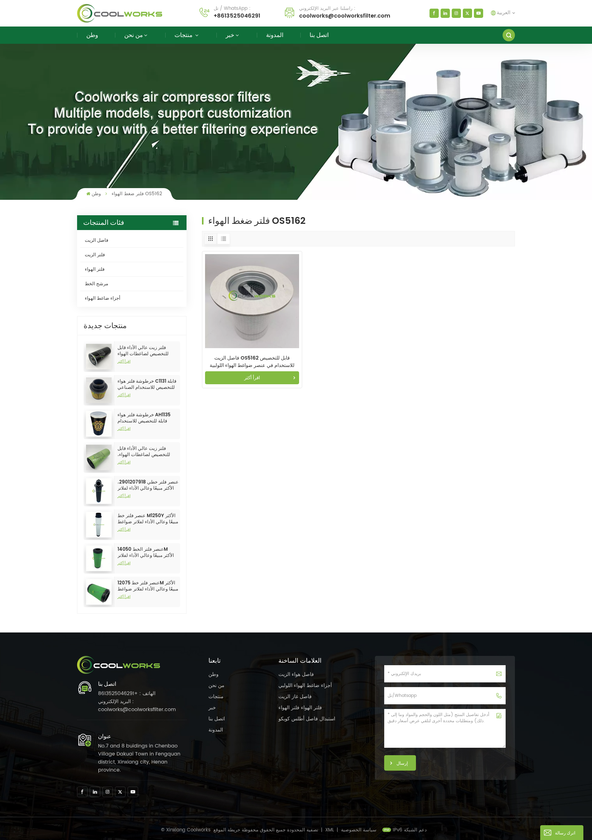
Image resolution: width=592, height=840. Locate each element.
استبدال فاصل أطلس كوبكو (306, 719)
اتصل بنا (319, 35)
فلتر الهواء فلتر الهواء (300, 708)
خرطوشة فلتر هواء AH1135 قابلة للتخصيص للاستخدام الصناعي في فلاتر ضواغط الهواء (144, 418)
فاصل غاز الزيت (295, 697)
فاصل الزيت (96, 240)
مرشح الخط (96, 283)
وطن (92, 35)
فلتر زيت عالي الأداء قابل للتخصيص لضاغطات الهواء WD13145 (143, 350)
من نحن (133, 35)
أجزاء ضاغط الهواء (102, 298)
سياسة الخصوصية (358, 830)
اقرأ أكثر (123, 361)
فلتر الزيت (95, 254)
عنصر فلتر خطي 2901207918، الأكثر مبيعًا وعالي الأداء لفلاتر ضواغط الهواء (148, 485)
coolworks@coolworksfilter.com (344, 15)
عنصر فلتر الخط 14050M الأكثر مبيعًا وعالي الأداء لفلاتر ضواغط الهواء (145, 552)
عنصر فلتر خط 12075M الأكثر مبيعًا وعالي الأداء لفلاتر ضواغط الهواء (147, 586)
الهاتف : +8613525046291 (126, 694)
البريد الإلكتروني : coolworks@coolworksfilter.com (137, 706)
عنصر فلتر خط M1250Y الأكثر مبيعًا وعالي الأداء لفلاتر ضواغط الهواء (147, 519)
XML (329, 830)
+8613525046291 (237, 15)
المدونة (274, 35)
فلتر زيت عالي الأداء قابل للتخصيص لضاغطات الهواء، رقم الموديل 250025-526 (144, 451)
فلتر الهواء (95, 269)
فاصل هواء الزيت (296, 674)
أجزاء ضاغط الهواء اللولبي (305, 685)
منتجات (184, 35)
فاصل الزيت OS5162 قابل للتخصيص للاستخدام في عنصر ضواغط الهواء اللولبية (252, 361)
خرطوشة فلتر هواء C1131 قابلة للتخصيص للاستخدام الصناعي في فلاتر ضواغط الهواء (146, 384)
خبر (230, 35)
